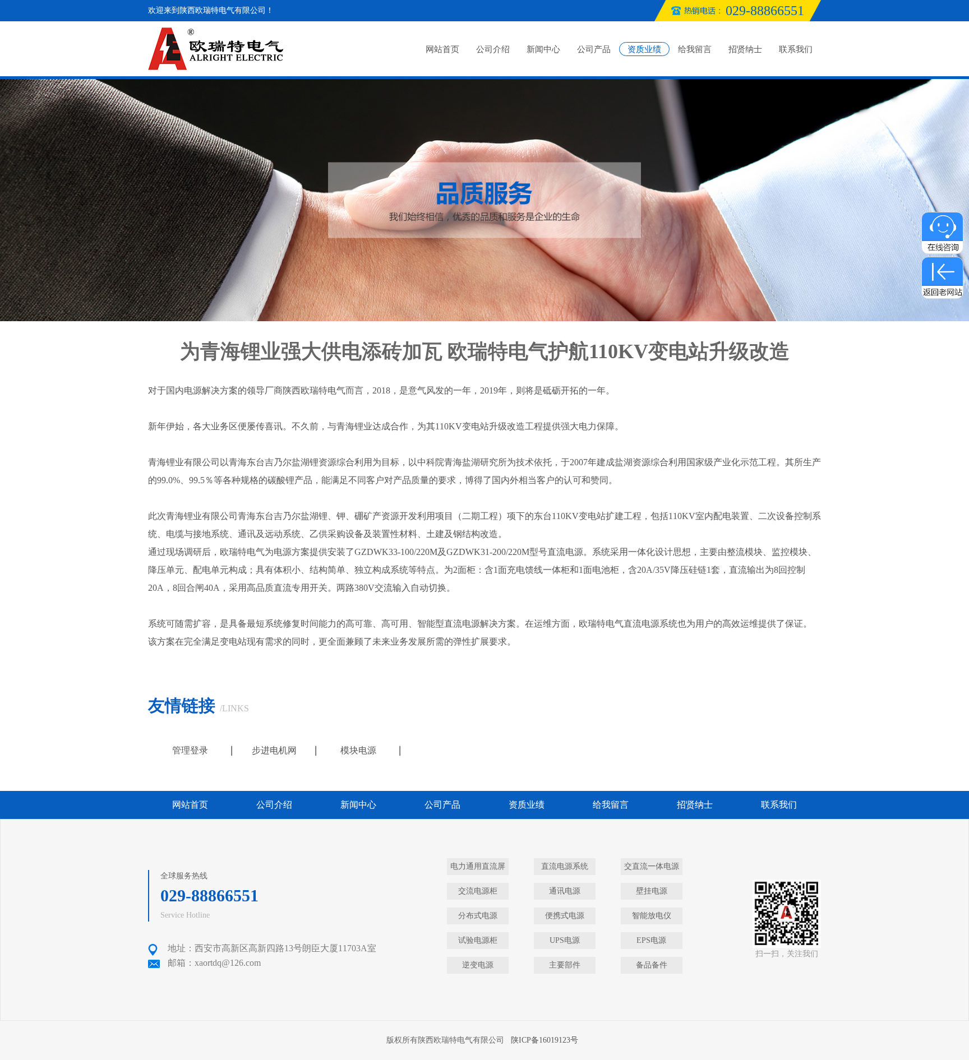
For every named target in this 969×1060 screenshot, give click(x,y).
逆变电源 (477, 965)
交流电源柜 (477, 891)
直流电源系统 (650, 623)
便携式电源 (564, 915)
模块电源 (358, 750)
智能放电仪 (651, 915)
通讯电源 (564, 891)
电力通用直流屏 (477, 866)
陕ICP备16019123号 (544, 1040)
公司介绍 (493, 49)
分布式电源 (477, 915)
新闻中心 (543, 49)
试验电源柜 (477, 940)
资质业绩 (644, 49)
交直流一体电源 (651, 866)
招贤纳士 (745, 49)
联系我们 (796, 49)
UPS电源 (565, 940)
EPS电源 (651, 940)
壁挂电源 (651, 891)
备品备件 (651, 965)
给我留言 (695, 49)
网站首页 (442, 49)
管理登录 (190, 750)
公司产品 (594, 49)
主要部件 (564, 965)
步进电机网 (274, 750)
